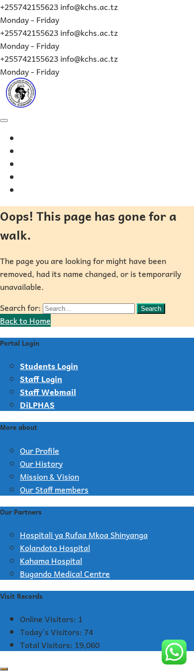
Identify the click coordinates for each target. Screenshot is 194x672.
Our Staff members (54, 489)
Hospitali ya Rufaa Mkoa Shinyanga (84, 534)
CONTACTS (43, 190)
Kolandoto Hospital (55, 547)
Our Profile (39, 450)
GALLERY (38, 177)
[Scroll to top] (4, 669)
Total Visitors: (47, 644)
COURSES (38, 164)
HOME (33, 139)
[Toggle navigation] (4, 120)
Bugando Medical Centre (65, 573)
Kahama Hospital (51, 560)
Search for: (20, 307)
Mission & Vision (49, 476)
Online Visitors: (49, 618)
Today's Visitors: (52, 631)
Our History (41, 463)
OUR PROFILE (46, 151)
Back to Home (25, 320)
